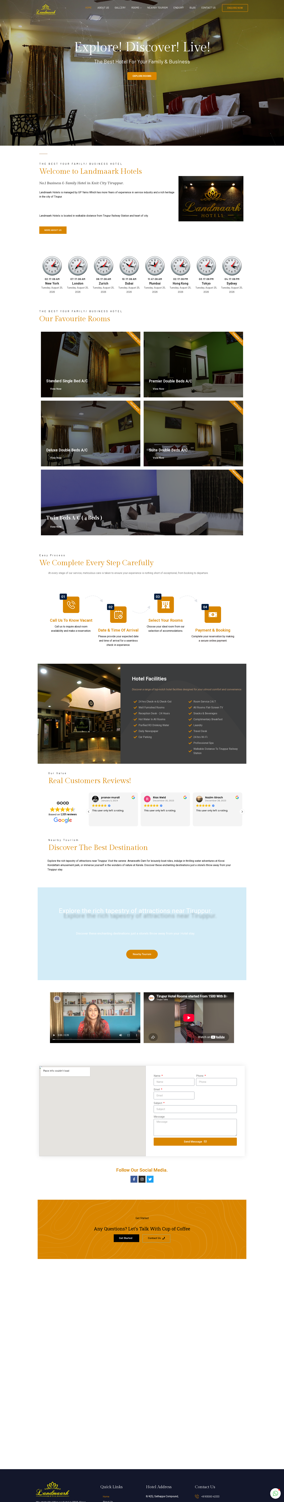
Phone (200, 1075)
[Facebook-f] (133, 1179)
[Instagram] (142, 1179)
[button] (242, 811)
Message (159, 1116)
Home (88, 7)
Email (157, 1089)
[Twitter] (150, 1179)
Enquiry (178, 7)
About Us (103, 7)
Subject (158, 1103)
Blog (192, 7)
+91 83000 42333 (210, 1496)
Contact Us (208, 7)
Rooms (135, 7)
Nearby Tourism (157, 7)
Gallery (120, 7)
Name (157, 1075)
